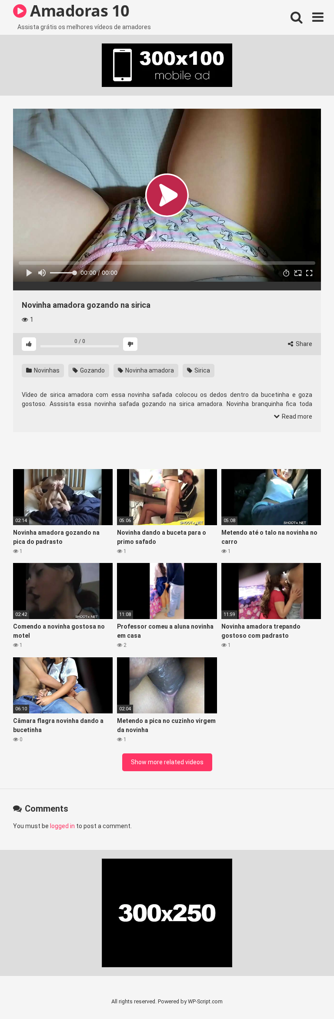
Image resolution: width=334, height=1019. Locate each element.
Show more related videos (167, 762)
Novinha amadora (149, 370)
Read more (296, 416)
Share (303, 343)
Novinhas (46, 370)
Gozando (92, 370)
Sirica (201, 370)
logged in (62, 826)
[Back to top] (305, 993)
